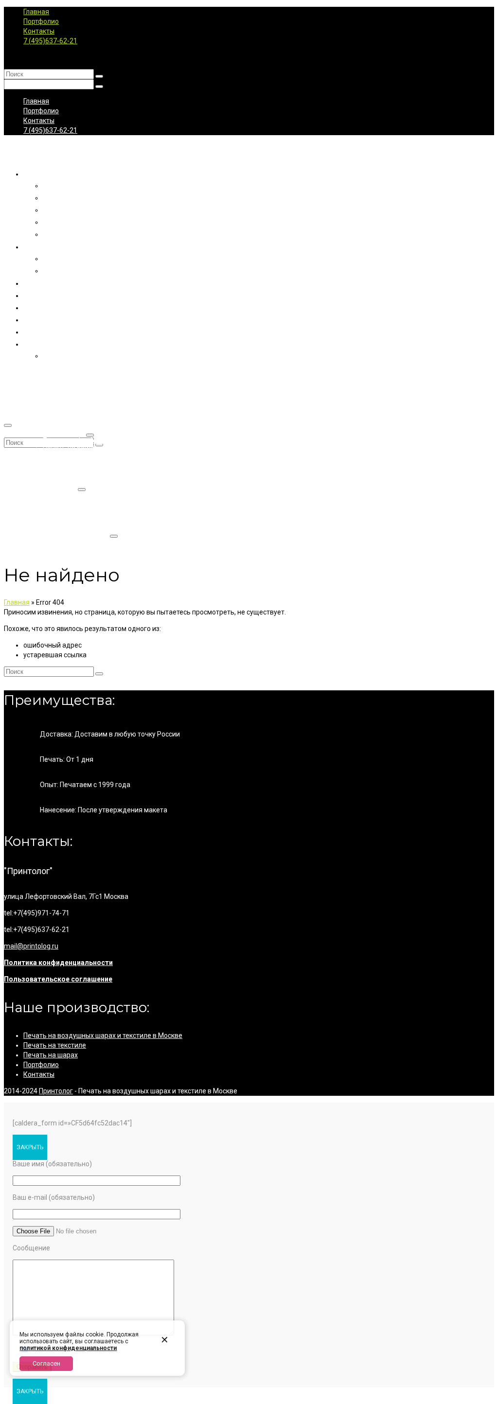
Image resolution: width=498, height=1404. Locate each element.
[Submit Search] (99, 76)
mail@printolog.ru (31, 946)
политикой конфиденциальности (68, 1348)
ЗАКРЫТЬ (30, 1147)
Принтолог (56, 1091)
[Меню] (8, 425)
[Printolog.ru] (249, 151)
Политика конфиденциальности (58, 962)
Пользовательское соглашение (58, 979)
